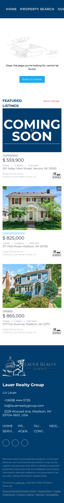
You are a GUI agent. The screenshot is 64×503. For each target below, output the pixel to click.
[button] (8, 427)
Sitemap (40, 494)
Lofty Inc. (20, 482)
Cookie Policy (45, 491)
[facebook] (6, 443)
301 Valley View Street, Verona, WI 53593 (29, 168)
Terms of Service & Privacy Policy (19, 491)
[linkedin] (15, 443)
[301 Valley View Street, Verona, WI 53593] (32, 130)
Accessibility (52, 494)
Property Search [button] (37, 9)
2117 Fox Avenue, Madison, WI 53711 (26, 324)
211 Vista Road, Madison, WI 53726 (25, 246)
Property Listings (25, 494)
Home (11, 9)
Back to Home (32, 79)
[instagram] (24, 443)
